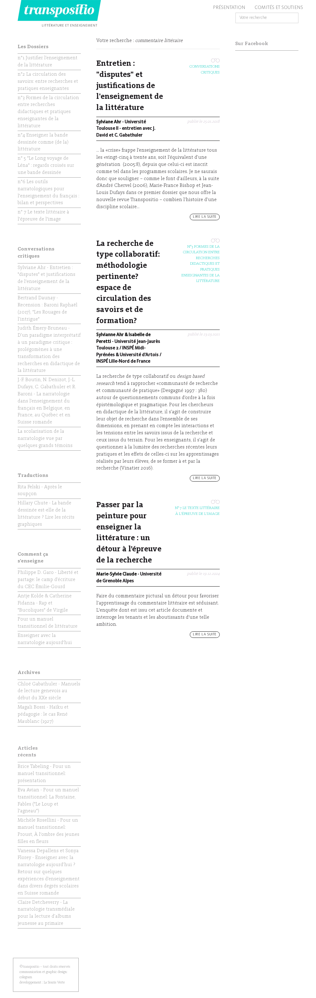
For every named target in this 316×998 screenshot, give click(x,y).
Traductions (33, 475)
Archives (29, 672)
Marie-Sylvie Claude (116, 574)
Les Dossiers (33, 46)
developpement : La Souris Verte (42, 982)
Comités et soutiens (279, 7)
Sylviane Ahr (108, 122)
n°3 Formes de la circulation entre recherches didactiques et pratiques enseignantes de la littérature (200, 264)
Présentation (229, 7)
